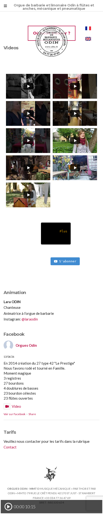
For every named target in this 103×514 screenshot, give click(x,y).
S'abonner (67, 261)
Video (16, 406)
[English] (88, 39)
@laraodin (30, 319)
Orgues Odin (26, 345)
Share (32, 414)
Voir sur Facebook (14, 414)
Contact (10, 447)
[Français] (88, 28)
